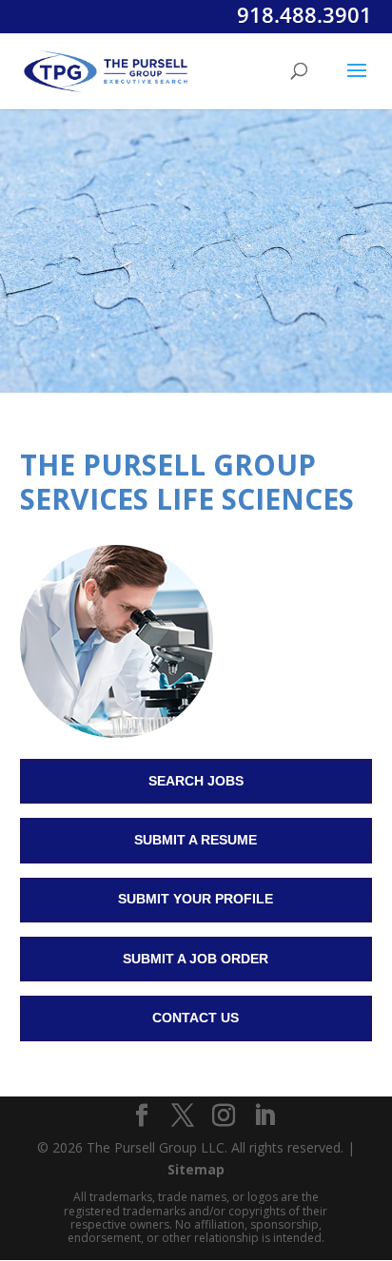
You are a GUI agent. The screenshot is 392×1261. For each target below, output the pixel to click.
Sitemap (196, 1169)
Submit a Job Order (195, 958)
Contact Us (195, 1017)
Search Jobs (196, 780)
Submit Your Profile (195, 898)
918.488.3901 (304, 14)
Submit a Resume (195, 839)
